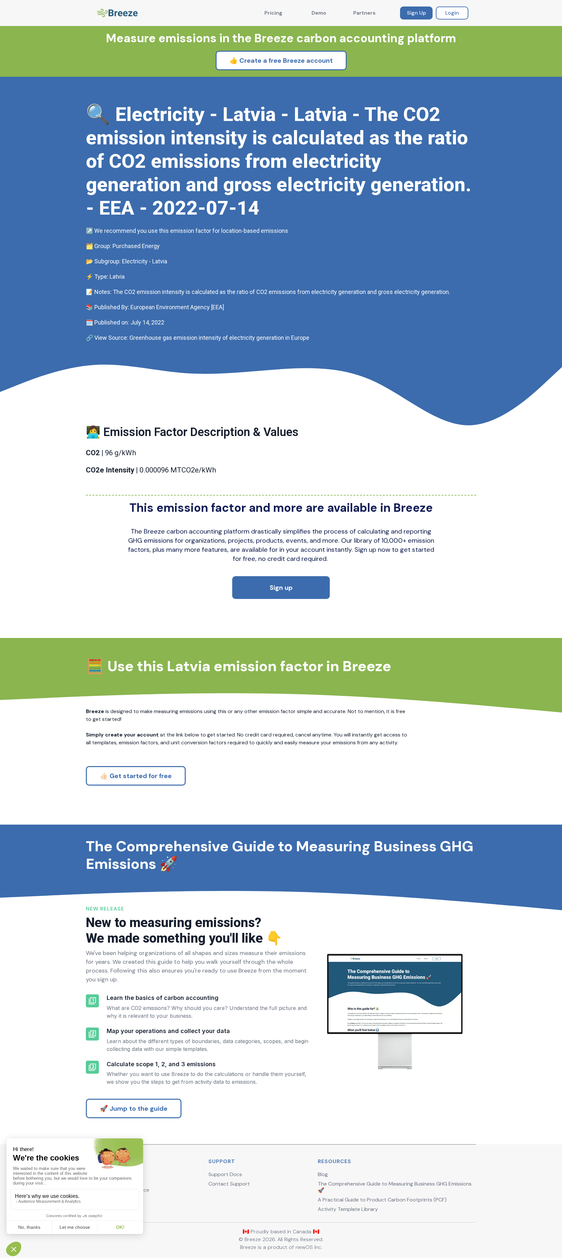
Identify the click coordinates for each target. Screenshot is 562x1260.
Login (452, 12)
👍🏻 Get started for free (136, 776)
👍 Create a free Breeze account (281, 60)
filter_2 (92, 1034)
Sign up (281, 587)
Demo (319, 12)
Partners (364, 12)
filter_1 (92, 1001)
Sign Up (416, 12)
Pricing (273, 12)
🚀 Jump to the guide (133, 1108)
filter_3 (92, 1067)
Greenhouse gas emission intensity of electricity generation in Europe (219, 337)
